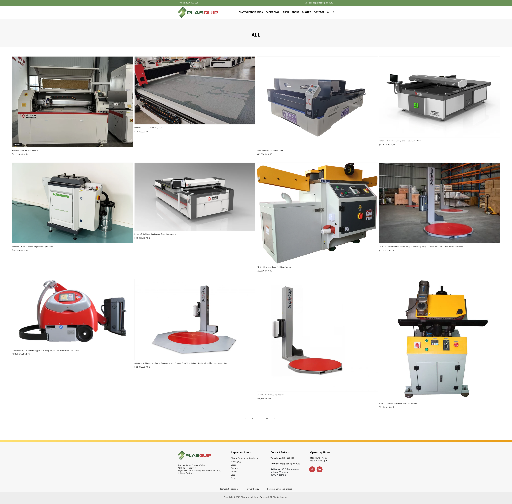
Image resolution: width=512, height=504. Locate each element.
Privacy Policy (252, 488)
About (234, 471)
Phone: (188, 2)
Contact (234, 478)
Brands (234, 468)
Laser (233, 464)
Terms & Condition (229, 488)
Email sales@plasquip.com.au (319, 2)
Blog (233, 474)
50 (267, 418)
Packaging (236, 461)
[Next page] (274, 418)
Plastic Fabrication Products (244, 458)
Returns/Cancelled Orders (279, 488)
